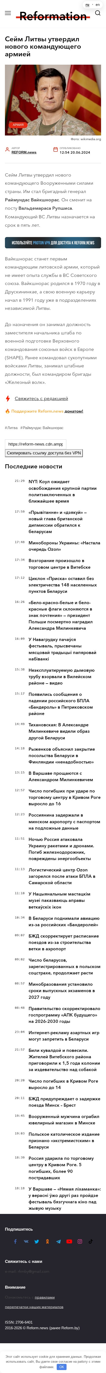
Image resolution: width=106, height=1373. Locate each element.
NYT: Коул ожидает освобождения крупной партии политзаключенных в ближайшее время (63, 491)
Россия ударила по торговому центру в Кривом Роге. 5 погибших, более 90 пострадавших (61, 1168)
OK (61, 1367)
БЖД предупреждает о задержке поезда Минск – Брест (64, 1102)
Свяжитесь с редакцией (41, 398)
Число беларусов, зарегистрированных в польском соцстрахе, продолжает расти (65, 966)
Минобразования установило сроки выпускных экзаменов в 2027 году (62, 991)
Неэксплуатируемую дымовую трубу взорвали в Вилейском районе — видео (62, 677)
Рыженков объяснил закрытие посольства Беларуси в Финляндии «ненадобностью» (62, 755)
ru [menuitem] (87, 4)
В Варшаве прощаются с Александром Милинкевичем (61, 776)
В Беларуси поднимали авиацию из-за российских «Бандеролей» (64, 921)
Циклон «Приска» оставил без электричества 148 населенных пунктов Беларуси (63, 585)
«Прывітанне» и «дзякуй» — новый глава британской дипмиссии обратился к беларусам (58, 522)
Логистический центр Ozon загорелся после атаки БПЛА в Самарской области (62, 876)
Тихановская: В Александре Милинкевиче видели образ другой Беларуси (59, 731)
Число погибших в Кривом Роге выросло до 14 (63, 1084)
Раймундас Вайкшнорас (43, 428)
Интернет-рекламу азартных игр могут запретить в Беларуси (64, 1036)
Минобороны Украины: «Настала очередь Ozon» (64, 546)
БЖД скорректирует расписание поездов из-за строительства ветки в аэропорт (64, 942)
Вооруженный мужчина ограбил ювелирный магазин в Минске (64, 1119)
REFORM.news (24, 152)
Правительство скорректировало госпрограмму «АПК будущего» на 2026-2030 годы (64, 1015)
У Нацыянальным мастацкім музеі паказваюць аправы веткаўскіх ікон (59, 900)
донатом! (74, 411)
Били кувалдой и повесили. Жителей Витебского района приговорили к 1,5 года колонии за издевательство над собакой (64, 1060)
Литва (12, 428)
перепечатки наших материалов (34, 1307)
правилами (45, 1297)
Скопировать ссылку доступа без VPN (44, 453)
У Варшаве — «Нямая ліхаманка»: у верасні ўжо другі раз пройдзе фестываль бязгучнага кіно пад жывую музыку (65, 1199)
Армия (18, 125)
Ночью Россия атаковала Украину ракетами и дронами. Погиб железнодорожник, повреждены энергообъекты (61, 849)
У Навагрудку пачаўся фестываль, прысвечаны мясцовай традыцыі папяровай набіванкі (62, 649)
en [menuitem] (98, 4)
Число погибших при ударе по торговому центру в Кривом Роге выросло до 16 (65, 797)
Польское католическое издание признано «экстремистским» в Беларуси (64, 1140)
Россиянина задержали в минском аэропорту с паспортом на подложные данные (64, 821)
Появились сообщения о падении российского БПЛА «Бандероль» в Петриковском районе (61, 704)
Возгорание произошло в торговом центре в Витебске (59, 563)
